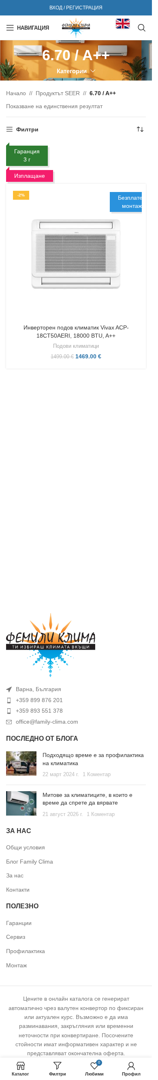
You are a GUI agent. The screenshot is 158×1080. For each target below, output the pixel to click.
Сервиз (15, 937)
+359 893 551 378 (39, 710)
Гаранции (19, 923)
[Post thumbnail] (21, 765)
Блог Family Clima (29, 861)
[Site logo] (76, 27)
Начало (16, 93)
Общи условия (25, 847)
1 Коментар (97, 774)
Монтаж (16, 965)
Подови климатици (76, 346)
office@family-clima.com (47, 721)
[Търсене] (142, 28)
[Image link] (50, 644)
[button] (123, 23)
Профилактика (25, 951)
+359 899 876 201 (39, 700)
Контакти (18, 889)
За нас (14, 875)
